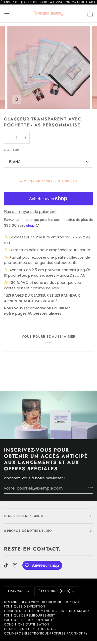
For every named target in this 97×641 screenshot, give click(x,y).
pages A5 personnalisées (38, 313)
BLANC (15, 161)
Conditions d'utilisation (26, 624)
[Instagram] (15, 565)
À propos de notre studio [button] (28, 531)
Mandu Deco (19, 602)
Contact (72, 602)
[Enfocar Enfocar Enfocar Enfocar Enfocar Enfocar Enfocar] (48, 67)
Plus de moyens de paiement (30, 211)
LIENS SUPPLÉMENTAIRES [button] (23, 516)
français (16, 591)
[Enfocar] (16, 99)
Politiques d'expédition (24, 606)
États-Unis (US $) (54, 591)
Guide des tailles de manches (30, 611)
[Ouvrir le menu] (11, 13)
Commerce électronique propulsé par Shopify (46, 633)
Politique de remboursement (29, 615)
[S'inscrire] (89, 488)
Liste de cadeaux (74, 611)
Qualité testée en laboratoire (31, 629)
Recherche (52, 602)
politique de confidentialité (29, 620)
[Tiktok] (6, 565)
